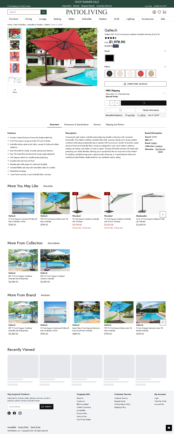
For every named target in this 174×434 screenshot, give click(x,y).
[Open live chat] (169, 428)
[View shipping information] (135, 93)
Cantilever (158, 146)
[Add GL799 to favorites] (66, 196)
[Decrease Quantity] (107, 103)
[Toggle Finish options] (165, 51)
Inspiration (66, 6)
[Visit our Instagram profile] (20, 413)
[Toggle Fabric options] (165, 66)
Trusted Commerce (84, 407)
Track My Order (160, 401)
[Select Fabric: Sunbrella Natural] (130, 73)
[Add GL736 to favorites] (162, 305)
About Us (80, 398)
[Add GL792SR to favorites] (34, 196)
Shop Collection (54, 243)
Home (10, 24)
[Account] (154, 12)
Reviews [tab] (97, 124)
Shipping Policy (120, 407)
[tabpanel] (87, 154)
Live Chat (148, 6)
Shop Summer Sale (87, 2)
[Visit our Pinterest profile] (9, 413)
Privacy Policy (82, 413)
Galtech (47, 24)
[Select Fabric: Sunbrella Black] (110, 73)
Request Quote (88, 6)
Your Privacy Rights (84, 419)
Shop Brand (45, 295)
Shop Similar (48, 186)
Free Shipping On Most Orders (19, 6)
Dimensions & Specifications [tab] (76, 124)
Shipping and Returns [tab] (115, 124)
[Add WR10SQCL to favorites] (130, 196)
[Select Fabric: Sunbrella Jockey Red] (141, 73)
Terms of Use (81, 416)
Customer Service (104, 6)
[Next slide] (163, 214)
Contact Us (81, 401)
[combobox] (24, 12)
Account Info (159, 404)
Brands (76, 6)
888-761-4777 (161, 6)
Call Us (142, 115)
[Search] (44, 12)
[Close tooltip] (170, 420)
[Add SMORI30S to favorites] (162, 196)
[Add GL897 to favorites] (96, 31)
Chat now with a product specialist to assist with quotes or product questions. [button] (151, 421)
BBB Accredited (82, 404)
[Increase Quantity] (117, 103)
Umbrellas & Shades (34, 24)
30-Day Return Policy (122, 404)
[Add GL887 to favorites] (34, 253)
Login (157, 398)
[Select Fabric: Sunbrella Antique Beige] (151, 73)
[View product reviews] (111, 38)
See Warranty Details (160, 150)
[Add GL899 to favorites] (66, 253)
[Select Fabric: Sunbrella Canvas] (120, 73)
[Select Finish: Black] (110, 58)
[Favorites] (159, 12)
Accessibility (81, 410)
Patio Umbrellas (19, 24)
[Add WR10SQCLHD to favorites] (98, 196)
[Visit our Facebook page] (14, 413)
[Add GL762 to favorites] (98, 305)
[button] (164, 12)
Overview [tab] (54, 124)
